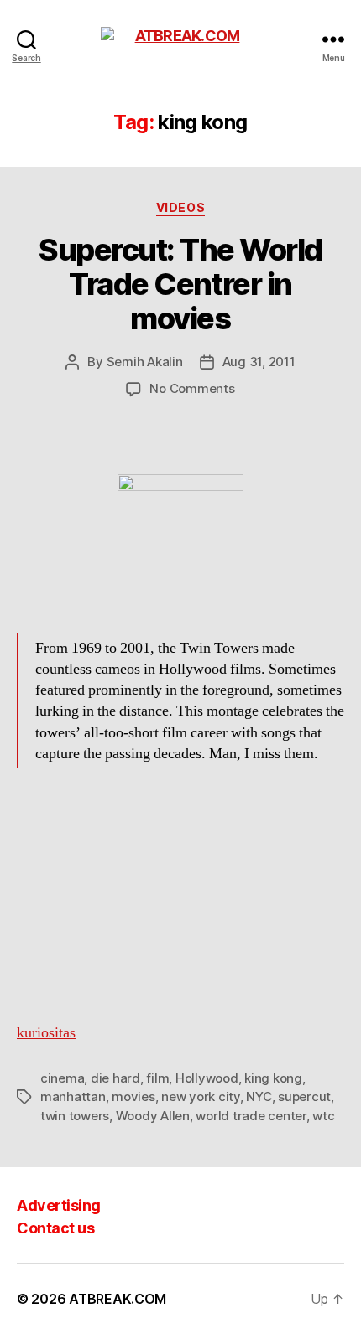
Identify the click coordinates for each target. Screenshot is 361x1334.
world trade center (251, 1116)
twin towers (74, 1116)
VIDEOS (180, 207)
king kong (273, 1078)
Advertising (59, 1205)
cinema (62, 1078)
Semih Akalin (145, 362)
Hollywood (206, 1078)
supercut (304, 1096)
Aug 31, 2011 (259, 362)
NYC (258, 1096)
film (157, 1078)
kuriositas (46, 1032)
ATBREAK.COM (117, 1298)
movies (133, 1096)
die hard (115, 1078)
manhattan (73, 1096)
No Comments (191, 388)
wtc (323, 1116)
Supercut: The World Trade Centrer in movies (180, 284)
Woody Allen (153, 1116)
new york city (200, 1096)
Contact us (55, 1228)
